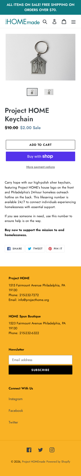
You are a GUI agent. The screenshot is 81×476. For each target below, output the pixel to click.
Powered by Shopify (58, 462)
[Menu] (73, 21)
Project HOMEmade (33, 462)
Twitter (13, 422)
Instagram (15, 398)
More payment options (40, 167)
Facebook (16, 410)
